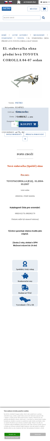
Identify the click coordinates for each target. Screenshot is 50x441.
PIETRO (19, 103)
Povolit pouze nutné (12, 437)
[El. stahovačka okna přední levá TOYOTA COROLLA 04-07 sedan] (25, 80)
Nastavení (38, 434)
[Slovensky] (10, 2)
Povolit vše (12, 434)
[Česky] (6, 2)
